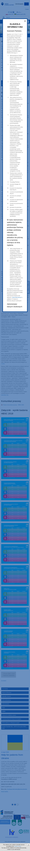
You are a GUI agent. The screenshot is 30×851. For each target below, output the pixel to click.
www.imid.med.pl (16, 297)
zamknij (28, 844)
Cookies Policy (17, 846)
